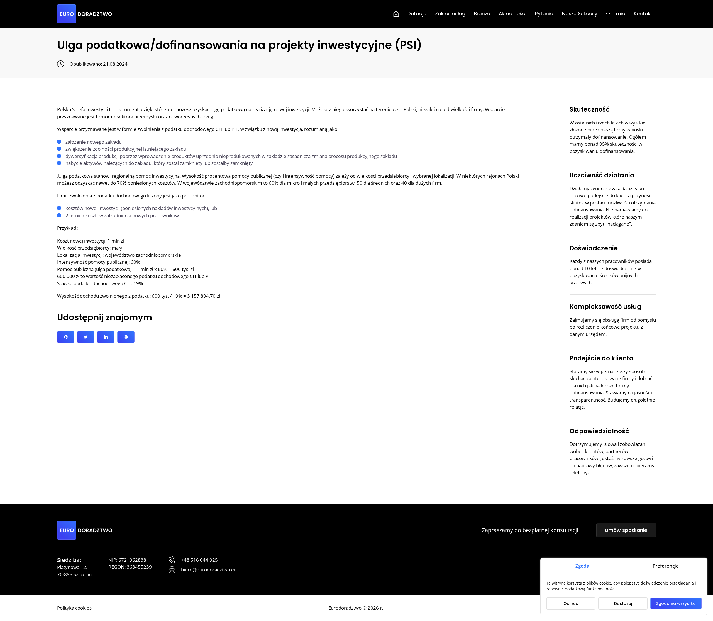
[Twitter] (85, 337)
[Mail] (126, 337)
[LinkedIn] (105, 337)
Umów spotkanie (626, 530)
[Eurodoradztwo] (84, 14)
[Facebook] (65, 337)
